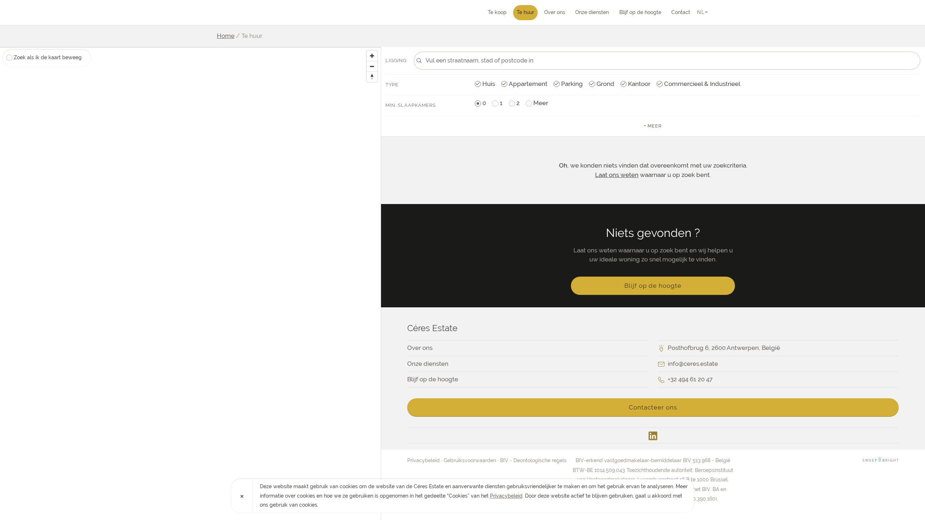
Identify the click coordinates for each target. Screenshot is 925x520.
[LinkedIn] (653, 435)
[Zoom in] (372, 56)
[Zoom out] (372, 66)
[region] (190, 283)
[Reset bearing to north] (372, 77)
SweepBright (880, 460)
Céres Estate (258, 12)
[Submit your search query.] (419, 60)
